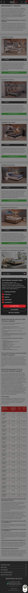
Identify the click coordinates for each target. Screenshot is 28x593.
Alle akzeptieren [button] (14, 306)
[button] (14, 312)
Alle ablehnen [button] (14, 309)
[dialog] (14, 296)
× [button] (25, 279)
